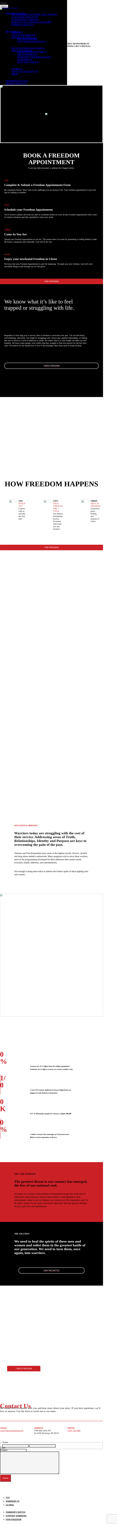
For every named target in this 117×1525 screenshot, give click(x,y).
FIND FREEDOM (13, 1519)
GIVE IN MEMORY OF (23, 35)
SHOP (14, 74)
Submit (5, 1478)
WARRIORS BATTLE (17, 81)
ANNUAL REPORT (27, 39)
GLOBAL (10, 1505)
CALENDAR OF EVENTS (24, 17)
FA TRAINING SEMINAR (24, 19)
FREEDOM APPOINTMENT (32, 52)
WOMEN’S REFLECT (23, 25)
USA (8, 1498)
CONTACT (17, 32)
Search (4, 6)
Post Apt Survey (27, 62)
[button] (85, 781)
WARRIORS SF (13, 1501)
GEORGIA (16, 69)
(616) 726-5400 (74, 1431)
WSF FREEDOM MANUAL (31, 41)
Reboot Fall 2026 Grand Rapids (31, 22)
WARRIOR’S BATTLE (16, 1512)
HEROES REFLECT (16, 83)
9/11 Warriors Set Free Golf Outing (34, 14)
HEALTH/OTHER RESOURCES (28, 48)
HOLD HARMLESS (27, 54)
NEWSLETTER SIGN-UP (24, 71)
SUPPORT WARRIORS (16, 1516)
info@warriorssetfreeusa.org (11, 1431)
